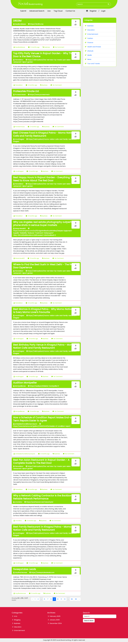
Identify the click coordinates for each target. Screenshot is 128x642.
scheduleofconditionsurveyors (25, 454)
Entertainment (92, 34)
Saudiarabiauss (20, 47)
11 (61, 599)
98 (72, 599)
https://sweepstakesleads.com (42, 572)
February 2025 (55, 616)
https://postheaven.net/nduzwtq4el (39, 502)
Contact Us (70, 11)
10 (57, 599)
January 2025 (55, 620)
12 (64, 599)
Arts (15, 616)
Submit (23, 11)
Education (91, 30)
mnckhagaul (19, 171)
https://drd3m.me (36, 24)
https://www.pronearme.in (39, 94)
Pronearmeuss (20, 127)
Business (47, 47)
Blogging (17, 620)
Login (103, 11)
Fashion (90, 38)
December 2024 (56, 623)
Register (93, 11)
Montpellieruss (20, 411)
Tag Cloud (58, 11)
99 (76, 599)
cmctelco (18, 521)
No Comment (59, 47)
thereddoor (19, 85)
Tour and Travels (93, 63)
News (89, 59)
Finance (90, 42)
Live (49, 11)
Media (89, 55)
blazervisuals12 (20, 258)
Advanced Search (36, 11)
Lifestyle (90, 51)
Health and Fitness (94, 47)
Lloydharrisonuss (20, 593)
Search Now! (88, 620)
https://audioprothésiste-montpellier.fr (44, 386)
